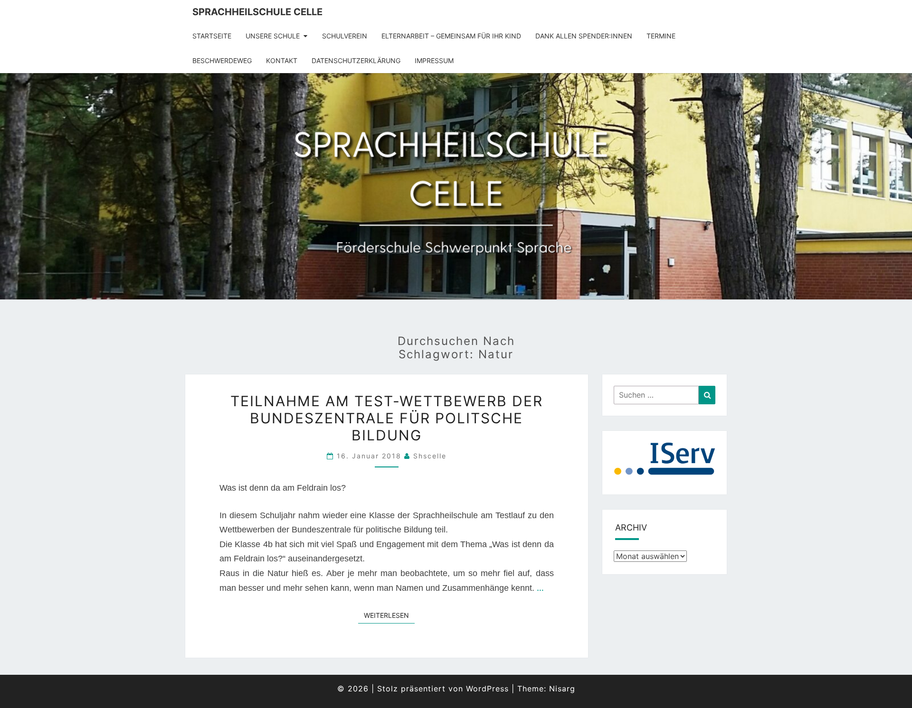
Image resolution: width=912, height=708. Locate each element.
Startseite (211, 36)
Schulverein (344, 36)
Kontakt (281, 60)
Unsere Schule (273, 36)
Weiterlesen (389, 615)
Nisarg (562, 688)
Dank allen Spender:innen (583, 36)
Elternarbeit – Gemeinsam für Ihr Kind (451, 36)
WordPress (487, 688)
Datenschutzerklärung (356, 60)
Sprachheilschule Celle (257, 12)
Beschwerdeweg (222, 60)
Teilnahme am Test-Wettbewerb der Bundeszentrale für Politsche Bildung (386, 418)
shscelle (429, 456)
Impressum (434, 60)
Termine (660, 36)
